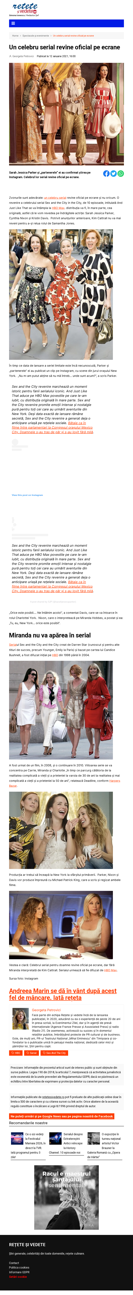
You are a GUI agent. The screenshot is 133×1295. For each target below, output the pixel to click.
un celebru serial (55, 197)
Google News (51, 1116)
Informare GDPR (19, 1272)
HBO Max (58, 208)
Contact (14, 1263)
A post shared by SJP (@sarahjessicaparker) (53, 601)
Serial (13, 644)
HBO (55, 655)
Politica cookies (19, 1267)
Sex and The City (56, 1053)
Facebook (106, 1116)
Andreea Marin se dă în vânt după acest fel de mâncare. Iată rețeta (63, 994)
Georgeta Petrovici (23, 56)
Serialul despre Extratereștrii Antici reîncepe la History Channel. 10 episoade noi (66, 1143)
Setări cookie (18, 1276)
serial (33, 1053)
